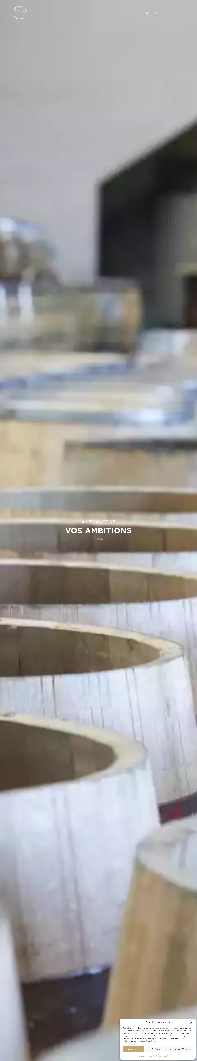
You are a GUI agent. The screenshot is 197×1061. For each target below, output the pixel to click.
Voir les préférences (180, 1049)
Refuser (156, 1049)
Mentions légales (145, 1056)
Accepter (133, 1049)
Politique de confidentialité (164, 1056)
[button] (191, 1022)
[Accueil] (19, 12)
